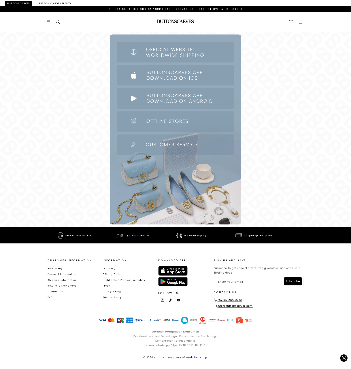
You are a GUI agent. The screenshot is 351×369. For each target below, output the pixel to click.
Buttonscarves (18, 3)
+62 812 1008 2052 (230, 300)
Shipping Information (62, 280)
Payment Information (62, 274)
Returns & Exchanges (62, 285)
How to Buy (55, 268)
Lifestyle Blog (112, 291)
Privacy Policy (112, 297)
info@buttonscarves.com (235, 306)
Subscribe (293, 281)
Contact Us (55, 291)
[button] (48, 21)
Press (106, 285)
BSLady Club (111, 274)
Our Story (109, 268)
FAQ (50, 297)
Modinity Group (196, 357)
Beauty (55, 3)
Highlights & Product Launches (124, 280)
